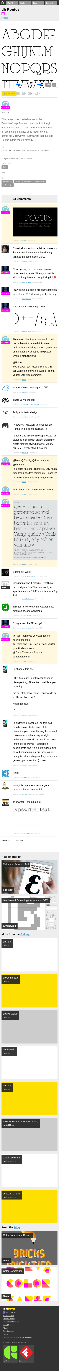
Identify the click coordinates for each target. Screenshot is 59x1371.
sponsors (24, 1342)
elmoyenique (26, 282)
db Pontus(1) (7, 185)
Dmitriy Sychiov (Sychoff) (30, 404)
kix (23, 715)
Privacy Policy (9, 1319)
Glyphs (7, 1361)
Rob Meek (27, 1337)
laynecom (25, 794)
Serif (4, 167)
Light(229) (27, 181)
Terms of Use (8, 1316)
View (48, 85)
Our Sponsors (8, 1331)
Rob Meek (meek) (28, 599)
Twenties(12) (7, 181)
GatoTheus (26, 833)
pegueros (25, 777)
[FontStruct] (3, 3)
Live (35, 3)
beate (6, 18)
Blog (17, 1227)
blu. (23, 392)
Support (49, 3)
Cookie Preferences (11, 1322)
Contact (6, 1334)
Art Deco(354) (39, 181)
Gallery (23, 3)
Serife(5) (18, 181)
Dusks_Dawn (26, 615)
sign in (10, 840)
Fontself (22, 1361)
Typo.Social (11, 1312)
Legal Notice (8, 1325)
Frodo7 (24, 261)
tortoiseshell (26, 417)
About (5, 1328)
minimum (25, 452)
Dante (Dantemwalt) (29, 576)
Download (10, 93)
